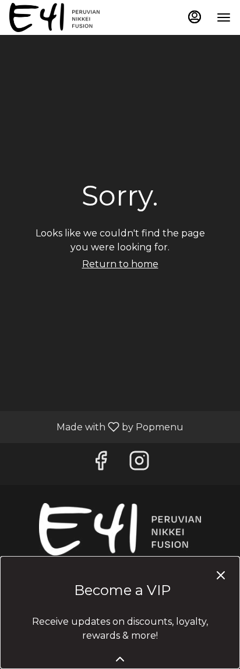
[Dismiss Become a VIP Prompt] (221, 575)
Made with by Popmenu (96, 426)
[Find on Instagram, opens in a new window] (139, 464)
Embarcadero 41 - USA (120, 529)
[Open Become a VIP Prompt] (120, 659)
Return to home (120, 264)
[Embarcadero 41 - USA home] (61, 17)
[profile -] (195, 17)
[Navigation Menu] (224, 17)
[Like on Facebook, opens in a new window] (100, 464)
